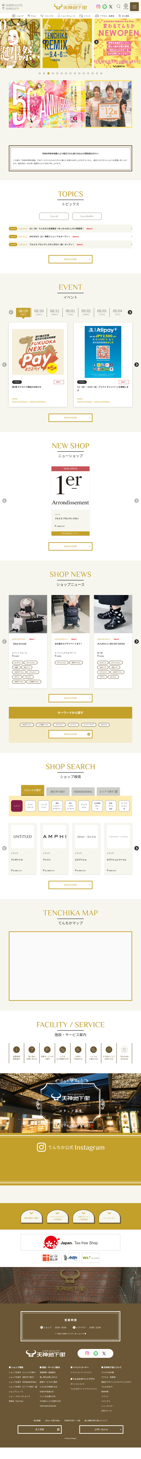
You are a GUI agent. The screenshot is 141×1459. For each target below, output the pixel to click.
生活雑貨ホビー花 (97, 806)
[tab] (32, 790)
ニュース (54, 216)
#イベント (73, 725)
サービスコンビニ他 (124, 806)
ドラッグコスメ (84, 805)
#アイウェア (59, 725)
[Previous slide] (44, 42)
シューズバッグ (44, 805)
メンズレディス (30, 805)
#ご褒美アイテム (43, 725)
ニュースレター (87, 216)
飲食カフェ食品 (111, 806)
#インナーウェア (89, 725)
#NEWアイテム (26, 725)
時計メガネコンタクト (70, 806)
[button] (40, 73)
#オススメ (104, 725)
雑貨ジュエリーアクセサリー (57, 806)
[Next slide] (96, 42)
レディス (17, 806)
